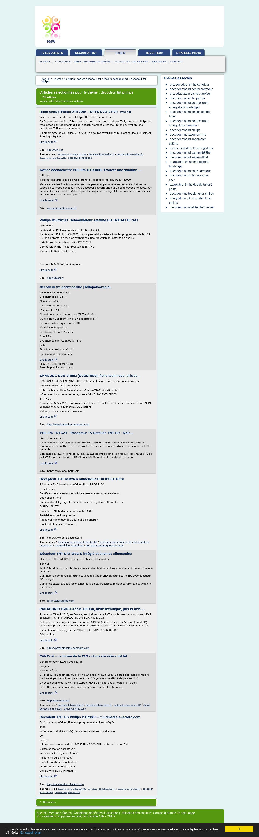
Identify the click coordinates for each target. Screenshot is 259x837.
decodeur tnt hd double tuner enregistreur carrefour (188, 123)
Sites (78, 61)
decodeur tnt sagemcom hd (188, 134)
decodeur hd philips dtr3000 (67, 792)
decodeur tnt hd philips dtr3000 (72, 789)
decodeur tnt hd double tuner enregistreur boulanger (188, 105)
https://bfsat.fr (55, 277)
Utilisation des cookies (136, 812)
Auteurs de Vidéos (97, 61)
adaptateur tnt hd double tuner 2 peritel (191, 187)
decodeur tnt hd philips (80, 158)
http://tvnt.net (55, 149)
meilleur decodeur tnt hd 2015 (127, 705)
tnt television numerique (69, 545)
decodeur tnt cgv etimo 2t (130, 154)
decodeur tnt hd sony (75, 708)
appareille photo (188, 53)
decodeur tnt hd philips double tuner (189, 114)
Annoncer (159, 61)
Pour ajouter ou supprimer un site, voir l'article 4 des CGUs (76, 816)
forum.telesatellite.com (60, 600)
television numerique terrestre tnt (77, 541)
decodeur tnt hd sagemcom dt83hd (187, 141)
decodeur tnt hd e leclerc (129, 789)
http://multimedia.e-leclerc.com (65, 784)
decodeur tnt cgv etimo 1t (102, 154)
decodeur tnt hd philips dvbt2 (53, 158)
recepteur (154, 53)
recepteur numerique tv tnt (115, 541)
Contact (176, 61)
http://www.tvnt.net (58, 700)
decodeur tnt (86, 53)
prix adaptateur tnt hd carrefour (190, 93)
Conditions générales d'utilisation (96, 812)
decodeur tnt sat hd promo (187, 98)
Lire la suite (47, 141)
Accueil (45, 61)
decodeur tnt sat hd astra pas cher (189, 178)
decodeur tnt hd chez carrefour (190, 171)
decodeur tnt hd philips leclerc (101, 789)
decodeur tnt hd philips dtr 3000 (72, 154)
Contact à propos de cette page (174, 812)
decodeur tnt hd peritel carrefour (191, 89)
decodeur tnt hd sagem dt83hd (190, 152)
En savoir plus (30, 832)
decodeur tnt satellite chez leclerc (192, 207)
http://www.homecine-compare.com (68, 424)
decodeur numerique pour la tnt (105, 545)
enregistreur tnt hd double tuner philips (190, 200)
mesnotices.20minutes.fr (62, 208)
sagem (120, 53)
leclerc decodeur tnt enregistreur (191, 148)
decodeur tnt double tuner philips (192, 193)
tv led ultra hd (52, 53)
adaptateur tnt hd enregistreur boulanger (189, 164)
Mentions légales (60, 812)
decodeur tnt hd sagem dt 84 (189, 157)
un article (140, 61)
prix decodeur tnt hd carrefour (189, 84)
